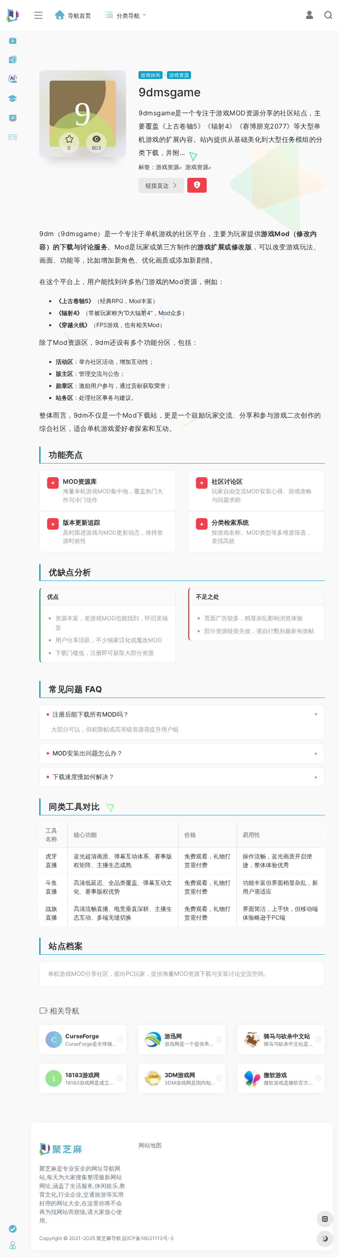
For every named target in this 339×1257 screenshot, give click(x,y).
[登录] (309, 16)
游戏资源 (179, 75)
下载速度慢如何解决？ (84, 777)
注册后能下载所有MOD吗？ (91, 714)
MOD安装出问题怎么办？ (88, 753)
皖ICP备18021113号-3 (148, 1238)
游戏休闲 (150, 75)
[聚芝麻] (60, 1152)
